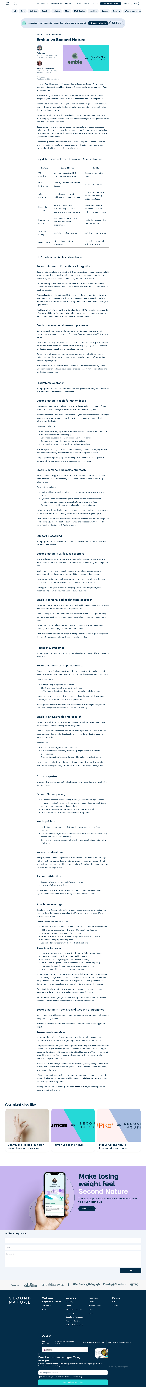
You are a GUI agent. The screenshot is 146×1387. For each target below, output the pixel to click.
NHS (85, 3)
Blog (91, 1309)
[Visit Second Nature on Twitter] (47, 1336)
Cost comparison (93, 87)
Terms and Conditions (74, 1309)
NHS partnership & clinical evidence (75, 84)
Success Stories (56, 3)
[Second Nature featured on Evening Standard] (115, 1285)
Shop (91, 1313)
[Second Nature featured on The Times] (52, 1285)
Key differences (51, 84)
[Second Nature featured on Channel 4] (68, 1285)
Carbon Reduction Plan (74, 1325)
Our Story (77, 3)
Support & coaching (55, 87)
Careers (69, 1305)
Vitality (94, 3)
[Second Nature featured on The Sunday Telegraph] (86, 1285)
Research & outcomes (75, 87)
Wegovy (105, 1015)
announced (100, 310)
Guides (68, 3)
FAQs (44, 1309)
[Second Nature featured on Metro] (134, 1284)
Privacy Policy (71, 1313)
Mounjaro (93, 1015)
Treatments (41, 3)
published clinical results (51, 295)
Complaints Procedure (74, 1317)
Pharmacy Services (73, 1321)
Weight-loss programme (51, 1302)
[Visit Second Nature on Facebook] (43, 1336)
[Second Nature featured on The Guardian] (30, 1284)
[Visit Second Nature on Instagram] (50, 1336)
